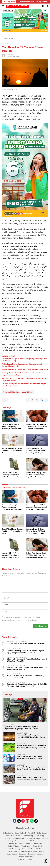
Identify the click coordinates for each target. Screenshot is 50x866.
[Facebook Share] (28, 400)
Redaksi (40, 854)
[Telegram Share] (42, 400)
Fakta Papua (42, 833)
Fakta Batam (19, 838)
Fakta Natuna (12, 854)
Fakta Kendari (26, 846)
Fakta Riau (38, 851)
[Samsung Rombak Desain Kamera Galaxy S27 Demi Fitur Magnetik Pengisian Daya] (37, 440)
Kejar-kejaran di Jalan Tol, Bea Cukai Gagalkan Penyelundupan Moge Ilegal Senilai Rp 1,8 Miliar (20, 728)
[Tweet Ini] (32, 400)
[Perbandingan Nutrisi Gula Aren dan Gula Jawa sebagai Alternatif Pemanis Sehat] (37, 416)
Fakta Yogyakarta (26, 851)
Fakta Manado (27, 849)
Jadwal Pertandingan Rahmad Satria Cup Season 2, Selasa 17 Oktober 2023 (25, 677)
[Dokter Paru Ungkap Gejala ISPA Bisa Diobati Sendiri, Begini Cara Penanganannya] (37, 464)
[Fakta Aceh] (17, 6)
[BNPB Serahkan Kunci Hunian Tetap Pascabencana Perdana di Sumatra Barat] (9, 779)
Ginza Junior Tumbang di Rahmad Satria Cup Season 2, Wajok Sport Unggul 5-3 (27, 660)
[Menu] (3, 6)
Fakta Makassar (21, 841)
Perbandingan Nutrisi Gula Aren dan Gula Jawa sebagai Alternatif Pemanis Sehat (22, 365)
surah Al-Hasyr (27, 392)
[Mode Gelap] (43, 6)
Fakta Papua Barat (13, 836)
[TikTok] (36, 821)
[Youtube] (27, 821)
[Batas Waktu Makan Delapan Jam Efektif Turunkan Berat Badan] (13, 440)
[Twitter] (19, 821)
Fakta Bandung (27, 836)
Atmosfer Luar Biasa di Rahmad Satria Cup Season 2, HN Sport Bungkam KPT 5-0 (27, 668)
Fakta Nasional (20, 833)
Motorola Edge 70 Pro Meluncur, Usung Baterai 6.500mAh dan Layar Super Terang (24, 379)
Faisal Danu (10, 55)
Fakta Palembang (14, 849)
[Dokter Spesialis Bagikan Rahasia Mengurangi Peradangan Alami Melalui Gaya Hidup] (13, 416)
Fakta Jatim (8, 838)
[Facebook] (14, 821)
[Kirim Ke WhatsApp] (46, 400)
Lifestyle (5, 43)
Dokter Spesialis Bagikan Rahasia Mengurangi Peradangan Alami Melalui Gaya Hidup (25, 360)
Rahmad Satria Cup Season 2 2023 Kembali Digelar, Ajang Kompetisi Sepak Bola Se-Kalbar (25, 652)
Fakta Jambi (42, 841)
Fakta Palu (38, 849)
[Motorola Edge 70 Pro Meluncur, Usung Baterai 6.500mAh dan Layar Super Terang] (13, 464)
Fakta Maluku (13, 846)
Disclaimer (22, 854)
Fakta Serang (12, 843)
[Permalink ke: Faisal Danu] (3, 55)
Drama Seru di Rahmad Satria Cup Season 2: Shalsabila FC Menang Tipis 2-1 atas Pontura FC (27, 685)
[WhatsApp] (32, 821)
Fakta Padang (37, 843)
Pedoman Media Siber (25, 857)
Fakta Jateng (39, 836)
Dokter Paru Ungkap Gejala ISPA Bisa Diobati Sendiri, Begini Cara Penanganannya (24, 385)
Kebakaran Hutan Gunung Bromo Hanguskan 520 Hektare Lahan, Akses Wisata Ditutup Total (30, 736)
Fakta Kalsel (41, 838)
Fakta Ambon (13, 851)
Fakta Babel (37, 846)
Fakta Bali (32, 841)
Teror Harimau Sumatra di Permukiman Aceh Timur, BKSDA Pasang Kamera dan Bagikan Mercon (31, 747)
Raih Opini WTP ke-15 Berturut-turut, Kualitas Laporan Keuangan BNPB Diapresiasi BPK (31, 757)
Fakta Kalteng (8, 841)
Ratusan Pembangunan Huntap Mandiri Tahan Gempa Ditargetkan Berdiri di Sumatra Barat (31, 768)
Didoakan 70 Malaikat (11, 392)
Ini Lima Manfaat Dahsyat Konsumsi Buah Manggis (25, 643)
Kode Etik (31, 854)
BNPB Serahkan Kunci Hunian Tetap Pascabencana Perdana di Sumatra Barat (31, 779)
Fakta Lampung (24, 843)
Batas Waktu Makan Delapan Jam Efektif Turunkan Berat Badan (25, 369)
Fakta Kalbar (8, 833)
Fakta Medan (30, 838)
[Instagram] (23, 821)
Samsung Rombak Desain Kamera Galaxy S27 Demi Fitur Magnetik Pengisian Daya (22, 374)
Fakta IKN (31, 833)
